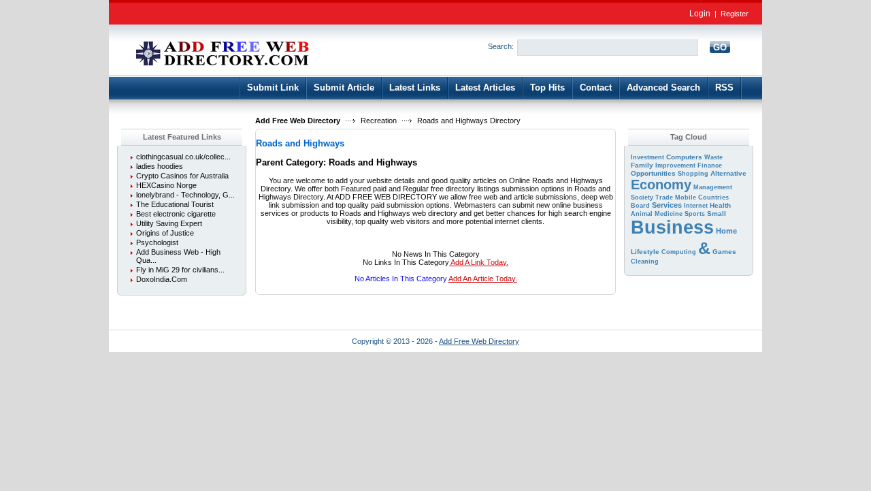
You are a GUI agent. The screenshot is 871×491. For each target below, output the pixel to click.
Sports (695, 213)
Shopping (693, 173)
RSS (724, 87)
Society (642, 197)
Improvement (675, 165)
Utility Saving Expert (169, 223)
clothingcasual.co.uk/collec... (183, 157)
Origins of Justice (165, 233)
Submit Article (344, 87)
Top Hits (547, 87)
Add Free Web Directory (297, 120)
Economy (661, 184)
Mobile (685, 197)
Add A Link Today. (478, 262)
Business (672, 227)
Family (642, 165)
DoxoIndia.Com (161, 279)
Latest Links (414, 87)
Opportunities (653, 173)
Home (726, 231)
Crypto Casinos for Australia (182, 176)
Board (640, 205)
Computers (684, 157)
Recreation (379, 120)
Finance (709, 165)
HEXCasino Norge (166, 185)
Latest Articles (485, 87)
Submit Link (273, 87)
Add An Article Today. (482, 278)
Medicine (669, 213)
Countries (713, 197)
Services (667, 205)
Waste (713, 157)
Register (735, 14)
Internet (696, 205)
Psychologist (157, 242)
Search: (501, 46)
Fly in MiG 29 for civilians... (180, 270)
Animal (642, 213)
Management (712, 187)
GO (720, 47)
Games (724, 251)
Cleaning (645, 261)
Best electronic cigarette (176, 214)
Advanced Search (663, 87)
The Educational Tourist (175, 204)
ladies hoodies (159, 166)
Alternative (728, 173)
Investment (647, 157)
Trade (664, 197)
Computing (678, 252)
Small (716, 213)
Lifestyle (645, 251)
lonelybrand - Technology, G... (185, 195)
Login (699, 13)
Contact (596, 87)
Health (720, 205)
